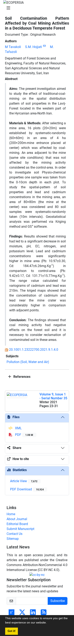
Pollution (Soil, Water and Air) (28, 362)
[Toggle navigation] (35, 8)
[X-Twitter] (22, 613)
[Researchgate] (11, 613)
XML (18, 428)
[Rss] (44, 613)
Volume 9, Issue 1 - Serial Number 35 (53, 396)
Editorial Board (17, 524)
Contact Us (14, 534)
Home (11, 514)
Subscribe (57, 601)
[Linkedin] (33, 613)
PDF (23, 435)
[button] (48, 623)
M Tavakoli (13, 47)
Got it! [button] (11, 631)
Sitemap (13, 539)
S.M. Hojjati (33, 47)
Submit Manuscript (20, 529)
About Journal (17, 519)
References (21, 377)
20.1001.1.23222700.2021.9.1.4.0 (33, 350)
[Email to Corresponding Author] (44, 46)
